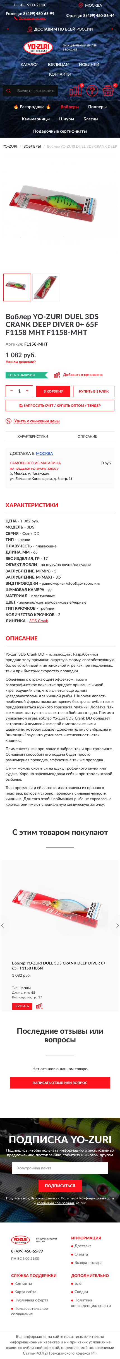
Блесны (90, 119)
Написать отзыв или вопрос (60, 1083)
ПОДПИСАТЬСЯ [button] (60, 1186)
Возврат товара (88, 1263)
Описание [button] (87, 436)
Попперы (97, 107)
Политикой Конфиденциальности (87, 1198)
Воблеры (70, 107)
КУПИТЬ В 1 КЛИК (94, 391)
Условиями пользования (56, 1203)
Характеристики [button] (33, 436)
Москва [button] (44, 454)
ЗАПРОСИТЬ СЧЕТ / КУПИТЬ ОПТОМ (62, 405)
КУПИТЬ (22, 1006)
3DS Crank (38, 621)
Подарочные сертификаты (60, 131)
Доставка (83, 1246)
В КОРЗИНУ (53, 391)
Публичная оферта (31, 1301)
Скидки (81, 1292)
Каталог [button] (30, 65)
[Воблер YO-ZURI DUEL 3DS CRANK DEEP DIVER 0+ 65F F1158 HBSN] (60, 910)
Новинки (89, 65)
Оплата (81, 1254)
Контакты (60, 74)
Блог (79, 1284)
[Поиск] (8, 90)
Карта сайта (25, 1292)
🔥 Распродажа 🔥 (32, 107)
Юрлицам (58, 65)
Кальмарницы (36, 119)
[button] (30, 17)
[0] (108, 90)
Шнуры (66, 119)
